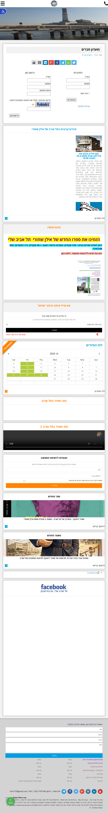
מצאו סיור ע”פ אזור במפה (16, 334)
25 (41, 375)
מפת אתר (100, 774)
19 (27, 371)
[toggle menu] (2, 3)
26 (27, 375)
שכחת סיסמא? (84, 106)
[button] (8, 354)
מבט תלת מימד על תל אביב (94, 777)
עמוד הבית (98, 55)
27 (14, 375)
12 (27, 367)
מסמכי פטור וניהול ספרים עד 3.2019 (29, 781)
